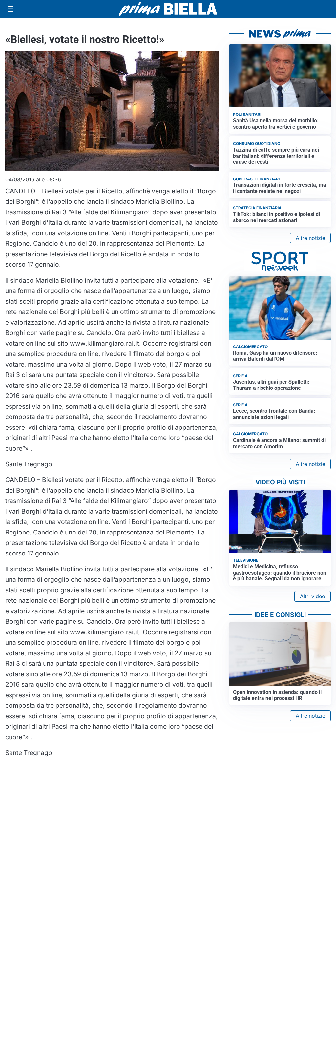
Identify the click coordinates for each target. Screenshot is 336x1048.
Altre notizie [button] (310, 238)
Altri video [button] (312, 596)
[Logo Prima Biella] (168, 9)
